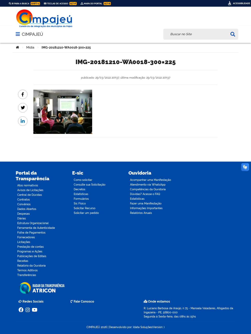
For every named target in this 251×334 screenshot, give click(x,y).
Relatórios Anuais (141, 212)
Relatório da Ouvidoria (31, 265)
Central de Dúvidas (29, 194)
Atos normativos (27, 185)
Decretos (79, 189)
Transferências (26, 275)
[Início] (17, 47)
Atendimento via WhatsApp (148, 184)
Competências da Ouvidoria (148, 189)
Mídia (30, 47)
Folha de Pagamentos (31, 232)
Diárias (21, 218)
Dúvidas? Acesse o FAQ (145, 194)
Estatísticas (81, 194)
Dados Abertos (26, 209)
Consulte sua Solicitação (89, 184)
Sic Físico (80, 203)
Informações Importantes (146, 208)
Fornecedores (26, 237)
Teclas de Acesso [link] (61, 3)
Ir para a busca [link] (25, 3)
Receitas (22, 260)
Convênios (24, 204)
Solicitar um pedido (86, 212)
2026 (103, 327)
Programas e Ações (29, 251)
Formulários (81, 198)
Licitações (23, 242)
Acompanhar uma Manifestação (150, 179)
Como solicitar (83, 179)
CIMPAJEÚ (32, 34)
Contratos (23, 199)
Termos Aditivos (27, 270)
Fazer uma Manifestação (145, 203)
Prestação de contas (30, 246)
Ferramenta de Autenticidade (36, 227)
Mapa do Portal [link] (96, 3)
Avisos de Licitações (30, 190)
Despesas (23, 213)
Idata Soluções (142, 327)
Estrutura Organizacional (33, 223)
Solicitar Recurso (84, 208)
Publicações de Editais (31, 256)
